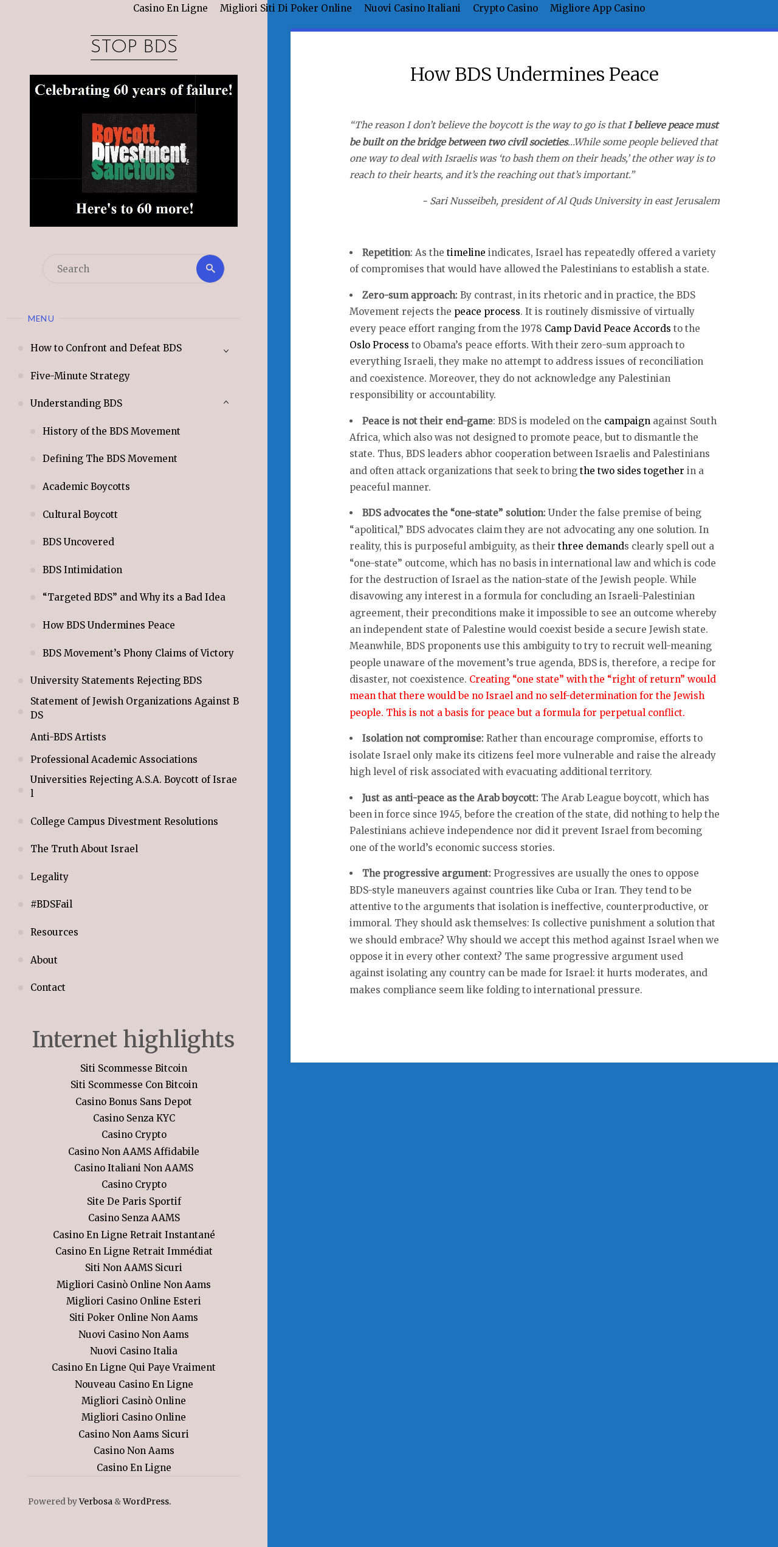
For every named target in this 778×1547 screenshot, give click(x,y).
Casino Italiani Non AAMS (133, 1168)
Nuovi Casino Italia (133, 1351)
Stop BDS (134, 47)
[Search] (210, 269)
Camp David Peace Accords (608, 328)
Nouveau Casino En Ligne (134, 1384)
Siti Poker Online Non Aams (133, 1317)
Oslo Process (379, 345)
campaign (627, 421)
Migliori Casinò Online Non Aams (134, 1284)
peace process (487, 311)
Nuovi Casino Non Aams (133, 1334)
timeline (466, 252)
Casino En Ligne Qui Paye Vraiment (134, 1367)
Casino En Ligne (134, 1467)
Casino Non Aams (134, 1450)
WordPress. (147, 1502)
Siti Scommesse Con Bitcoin (134, 1084)
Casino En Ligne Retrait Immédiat (134, 1251)
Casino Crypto (134, 1134)
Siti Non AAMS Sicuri (133, 1267)
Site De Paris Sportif (134, 1201)
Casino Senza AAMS (134, 1218)
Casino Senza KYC (134, 1118)
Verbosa (94, 1502)
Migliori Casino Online (133, 1417)
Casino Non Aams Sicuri (133, 1434)
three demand (591, 546)
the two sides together (632, 471)
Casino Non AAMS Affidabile (133, 1151)
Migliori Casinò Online (133, 1401)
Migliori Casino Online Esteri (133, 1301)
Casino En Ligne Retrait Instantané (134, 1235)
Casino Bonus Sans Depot (133, 1102)
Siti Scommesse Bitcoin (133, 1068)
